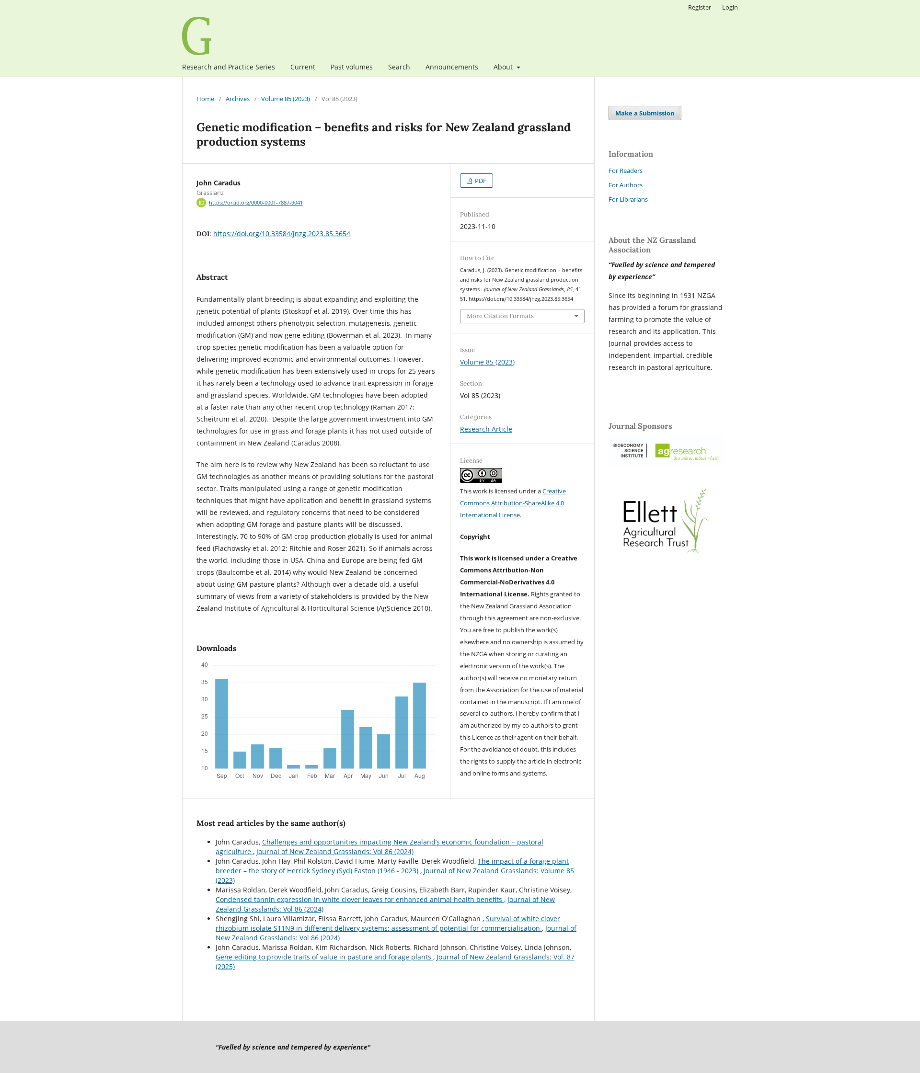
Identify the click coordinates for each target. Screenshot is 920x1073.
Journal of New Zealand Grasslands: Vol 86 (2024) (335, 851)
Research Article (486, 429)
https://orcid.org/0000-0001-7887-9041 (256, 202)
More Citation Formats (500, 316)
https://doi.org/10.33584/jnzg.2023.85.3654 (281, 233)
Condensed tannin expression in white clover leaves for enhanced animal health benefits (360, 899)
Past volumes (352, 66)
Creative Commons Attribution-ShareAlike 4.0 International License (513, 503)
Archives (238, 98)
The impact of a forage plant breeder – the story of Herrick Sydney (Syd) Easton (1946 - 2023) (392, 865)
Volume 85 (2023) (285, 98)
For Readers (626, 170)
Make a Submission (645, 113)
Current (302, 66)
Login (730, 7)
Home (205, 98)
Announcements (452, 66)
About (504, 66)
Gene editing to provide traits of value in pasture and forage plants (324, 956)
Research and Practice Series (228, 66)
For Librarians (628, 199)
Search (399, 66)
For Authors (626, 185)
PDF (479, 180)
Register (699, 7)
